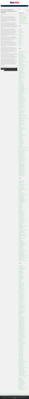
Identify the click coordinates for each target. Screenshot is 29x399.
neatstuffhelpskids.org (22, 214)
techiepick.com (21, 357)
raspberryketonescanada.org (23, 361)
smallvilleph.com (21, 211)
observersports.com (21, 86)
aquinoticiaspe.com (21, 88)
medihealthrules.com (22, 362)
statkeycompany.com (22, 200)
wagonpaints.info (21, 341)
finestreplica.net (21, 333)
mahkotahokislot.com (22, 114)
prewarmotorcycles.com (22, 195)
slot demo (20, 37)
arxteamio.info (21, 133)
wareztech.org (21, 71)
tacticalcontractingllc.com (22, 158)
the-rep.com (20, 203)
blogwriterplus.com (21, 54)
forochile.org (20, 216)
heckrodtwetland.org (22, 234)
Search (20, 9)
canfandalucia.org (21, 364)
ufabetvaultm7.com (21, 324)
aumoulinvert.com (21, 243)
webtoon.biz (20, 95)
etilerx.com (20, 332)
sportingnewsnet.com (22, 98)
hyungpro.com (21, 97)
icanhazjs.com (21, 246)
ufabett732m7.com (21, 351)
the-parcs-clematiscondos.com (23, 51)
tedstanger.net (21, 339)
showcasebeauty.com (22, 198)
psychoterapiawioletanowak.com (23, 150)
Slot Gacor (2, 66)
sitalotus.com (20, 126)
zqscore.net (20, 130)
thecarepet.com (21, 53)
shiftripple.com (21, 153)
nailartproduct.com (21, 300)
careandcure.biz (21, 138)
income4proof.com (21, 277)
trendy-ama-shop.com (22, 350)
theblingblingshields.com (22, 100)
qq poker (27, 394)
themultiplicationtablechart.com (23, 257)
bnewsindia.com (21, 356)
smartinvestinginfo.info (22, 336)
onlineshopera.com (21, 282)
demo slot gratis (21, 38)
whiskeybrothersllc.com (22, 175)
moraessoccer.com (21, 215)
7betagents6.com (21, 309)
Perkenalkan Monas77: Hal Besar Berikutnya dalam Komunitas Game (8, 69)
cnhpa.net (20, 125)
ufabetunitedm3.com (21, 168)
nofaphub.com (21, 275)
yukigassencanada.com (22, 306)
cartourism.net (21, 249)
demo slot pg (20, 36)
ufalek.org (20, 116)
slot (6, 66)
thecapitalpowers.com (22, 159)
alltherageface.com (21, 380)
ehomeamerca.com (21, 295)
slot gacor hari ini (6, 394)
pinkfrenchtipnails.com (22, 101)
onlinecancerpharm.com (22, 115)
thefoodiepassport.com (22, 244)
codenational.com (21, 381)
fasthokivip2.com (21, 85)
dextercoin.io (20, 259)
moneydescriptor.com (22, 92)
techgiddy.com (21, 63)
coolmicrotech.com (21, 369)
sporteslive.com (21, 99)
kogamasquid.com (21, 256)
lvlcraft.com (20, 301)
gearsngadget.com (21, 312)
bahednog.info (21, 59)
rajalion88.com (21, 271)
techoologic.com (21, 360)
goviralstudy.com (21, 248)
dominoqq (9, 393)
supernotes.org (21, 127)
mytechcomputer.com (22, 387)
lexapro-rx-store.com (22, 254)
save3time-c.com (21, 192)
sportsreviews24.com (22, 111)
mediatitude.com (21, 194)
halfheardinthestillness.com (23, 235)
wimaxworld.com (21, 219)
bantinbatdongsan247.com (22, 58)
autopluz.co (20, 191)
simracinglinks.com (21, 196)
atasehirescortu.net (21, 105)
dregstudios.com (21, 213)
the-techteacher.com (21, 371)
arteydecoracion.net (21, 228)
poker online (20, 29)
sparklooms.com (21, 157)
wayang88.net (21, 327)
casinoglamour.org (21, 258)
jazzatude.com (21, 206)
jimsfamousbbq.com (21, 180)
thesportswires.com (21, 96)
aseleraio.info (21, 131)
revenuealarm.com (21, 384)
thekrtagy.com (21, 368)
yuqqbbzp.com (21, 308)
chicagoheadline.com (22, 269)
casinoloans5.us (21, 240)
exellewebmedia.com (21, 68)
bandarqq (20, 44)
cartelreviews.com (21, 298)
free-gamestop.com (21, 69)
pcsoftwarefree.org (21, 285)
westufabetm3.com (21, 174)
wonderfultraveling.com (22, 217)
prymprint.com (21, 136)
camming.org (20, 270)
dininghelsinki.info (21, 330)
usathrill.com (21, 363)
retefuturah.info (21, 335)
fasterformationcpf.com (22, 75)
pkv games (20, 41)
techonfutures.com (21, 359)
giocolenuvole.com (21, 287)
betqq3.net (20, 239)
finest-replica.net (21, 346)
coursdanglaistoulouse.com (23, 184)
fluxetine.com (21, 237)
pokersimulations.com (22, 316)
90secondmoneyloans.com (22, 302)
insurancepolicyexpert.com (22, 199)
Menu (2, 5)
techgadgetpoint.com (22, 109)
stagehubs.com (21, 265)
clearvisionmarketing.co (22, 343)
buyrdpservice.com (21, 78)
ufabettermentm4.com (22, 165)
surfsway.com (21, 299)
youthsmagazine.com (22, 93)
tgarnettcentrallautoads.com (23, 189)
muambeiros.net (21, 223)
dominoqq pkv (6, 393)
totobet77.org (20, 162)
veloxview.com (21, 173)
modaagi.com (20, 210)
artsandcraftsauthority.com (23, 388)
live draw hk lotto (21, 35)
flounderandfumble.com (22, 334)
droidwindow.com (21, 353)
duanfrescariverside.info (22, 331)
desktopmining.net (21, 252)
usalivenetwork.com (21, 64)
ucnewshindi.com (21, 65)
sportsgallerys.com (21, 103)
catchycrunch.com (21, 274)
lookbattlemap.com (21, 77)
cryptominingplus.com (22, 87)
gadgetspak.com (21, 311)
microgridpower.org (21, 143)
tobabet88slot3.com (21, 160)
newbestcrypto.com (21, 82)
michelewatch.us (21, 187)
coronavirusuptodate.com (22, 310)
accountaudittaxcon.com (22, 135)
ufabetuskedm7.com (21, 170)
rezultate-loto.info (21, 318)
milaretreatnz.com (21, 209)
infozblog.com (21, 224)
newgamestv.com (21, 102)
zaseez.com (20, 273)
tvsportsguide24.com (22, 110)
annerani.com (21, 205)
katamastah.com (21, 129)
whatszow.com (21, 294)
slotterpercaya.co (21, 154)
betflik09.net (20, 280)
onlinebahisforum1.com (22, 268)
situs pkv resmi (21, 42)
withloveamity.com (21, 289)
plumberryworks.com (22, 149)
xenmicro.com (21, 303)
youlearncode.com (21, 290)
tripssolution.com (21, 305)
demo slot (20, 33)
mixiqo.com (20, 144)
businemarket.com (21, 90)
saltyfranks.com (21, 204)
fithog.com (20, 229)
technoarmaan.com (21, 374)
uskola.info (20, 340)
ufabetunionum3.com (22, 322)
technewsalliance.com (22, 337)
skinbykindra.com (21, 379)
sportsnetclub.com (21, 81)
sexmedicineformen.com (22, 152)
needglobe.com (21, 145)
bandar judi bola (21, 31)
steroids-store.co (21, 227)
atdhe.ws (20, 233)
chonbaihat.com (21, 225)
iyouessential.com (21, 288)
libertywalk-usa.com (21, 181)
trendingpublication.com (22, 163)
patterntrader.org (21, 124)
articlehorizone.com (21, 307)
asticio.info (20, 132)
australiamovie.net (21, 182)
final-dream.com (21, 345)
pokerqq (20, 30)
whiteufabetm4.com (21, 329)
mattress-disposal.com (22, 117)
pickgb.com (20, 122)
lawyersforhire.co (21, 89)
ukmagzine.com (21, 70)
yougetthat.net (21, 80)
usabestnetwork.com (21, 72)
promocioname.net (21, 218)
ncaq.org (20, 281)
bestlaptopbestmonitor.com (22, 230)
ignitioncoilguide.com (22, 386)
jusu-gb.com (20, 52)
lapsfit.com (20, 314)
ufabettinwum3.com (21, 167)
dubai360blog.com (21, 112)
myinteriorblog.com (21, 355)
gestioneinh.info (21, 347)
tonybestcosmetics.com (22, 377)
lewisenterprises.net (22, 284)
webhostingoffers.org (22, 293)
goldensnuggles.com (21, 76)
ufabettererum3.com (21, 164)
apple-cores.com (21, 250)
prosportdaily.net (21, 348)
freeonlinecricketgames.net (23, 220)
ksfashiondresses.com (22, 123)
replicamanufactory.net (22, 317)
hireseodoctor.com (21, 313)
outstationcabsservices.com (23, 367)
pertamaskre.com (21, 60)
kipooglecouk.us (21, 241)
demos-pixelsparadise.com (22, 193)
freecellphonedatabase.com (22, 66)
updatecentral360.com (22, 128)
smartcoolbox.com (21, 155)
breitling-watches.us (22, 188)
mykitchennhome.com (22, 242)
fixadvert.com (20, 190)
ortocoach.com (21, 146)
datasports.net (21, 104)
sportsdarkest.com (21, 94)
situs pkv (20, 28)
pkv (19, 45)
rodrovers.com (21, 304)
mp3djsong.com (21, 183)
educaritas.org (21, 278)
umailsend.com (21, 74)
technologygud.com (21, 120)
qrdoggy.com (20, 119)
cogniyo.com (20, 139)
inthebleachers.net (21, 253)
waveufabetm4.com (21, 326)
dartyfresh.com (21, 283)
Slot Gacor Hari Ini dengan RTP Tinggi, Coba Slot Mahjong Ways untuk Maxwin (12, 396)
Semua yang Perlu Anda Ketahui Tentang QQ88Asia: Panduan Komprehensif (23, 17)
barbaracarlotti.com (21, 251)
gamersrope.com (21, 67)
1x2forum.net (20, 266)
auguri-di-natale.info (22, 186)
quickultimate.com (21, 151)
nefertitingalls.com (21, 276)
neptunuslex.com (21, 185)
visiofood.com (21, 352)
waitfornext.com (21, 342)
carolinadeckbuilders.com (22, 201)
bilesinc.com (20, 208)
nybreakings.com (21, 366)
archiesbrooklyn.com (22, 222)
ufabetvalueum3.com (21, 323)
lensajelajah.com (21, 279)
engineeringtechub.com (22, 106)
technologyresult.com (22, 292)
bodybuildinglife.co (21, 118)
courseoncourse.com (21, 57)
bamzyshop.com (21, 358)
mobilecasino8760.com (22, 238)
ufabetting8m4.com (21, 321)
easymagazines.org (21, 140)
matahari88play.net (21, 91)
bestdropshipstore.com (22, 297)
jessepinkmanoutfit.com (22, 73)
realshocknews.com (21, 121)
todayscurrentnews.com (22, 161)
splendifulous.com (21, 319)
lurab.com (20, 385)
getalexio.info (21, 134)
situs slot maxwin (21, 32)
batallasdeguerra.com (22, 212)
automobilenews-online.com (23, 372)
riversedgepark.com (21, 272)
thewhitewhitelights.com (22, 232)
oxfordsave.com (21, 83)
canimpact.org (21, 247)
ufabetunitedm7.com (21, 169)
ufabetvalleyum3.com (22, 172)
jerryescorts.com (21, 107)
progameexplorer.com (22, 382)
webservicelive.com (21, 389)
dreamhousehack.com (22, 370)
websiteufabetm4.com (22, 328)
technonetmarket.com (22, 338)
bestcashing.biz (21, 221)
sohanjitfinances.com (22, 156)
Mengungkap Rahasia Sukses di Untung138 (10, 70)
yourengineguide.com (22, 365)
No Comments (8, 14)
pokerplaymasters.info (22, 56)
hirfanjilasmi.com (21, 141)
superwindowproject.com (22, 245)
